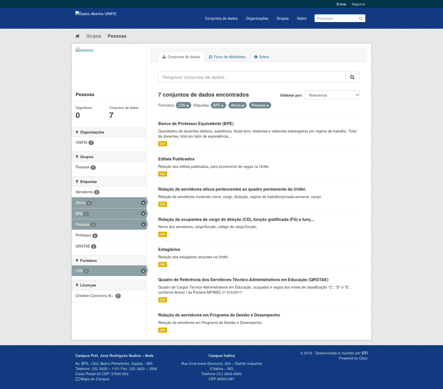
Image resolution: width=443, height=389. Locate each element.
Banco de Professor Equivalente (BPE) (196, 123)
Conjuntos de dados (221, 18)
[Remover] (187, 105)
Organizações (257, 18)
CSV (162, 144)
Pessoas (117, 36)
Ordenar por (290, 95)
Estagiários (169, 249)
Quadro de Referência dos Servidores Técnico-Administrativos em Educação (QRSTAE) (243, 279)
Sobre (302, 18)
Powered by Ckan (353, 358)
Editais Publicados (176, 159)
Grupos (283, 18)
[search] (353, 77)
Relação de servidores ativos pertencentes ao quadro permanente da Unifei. (232, 189)
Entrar (341, 4)
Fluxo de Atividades (229, 56)
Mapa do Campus (94, 378)
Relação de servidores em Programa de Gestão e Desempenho (219, 315)
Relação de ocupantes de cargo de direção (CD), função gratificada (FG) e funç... (236, 219)
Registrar (358, 4)
